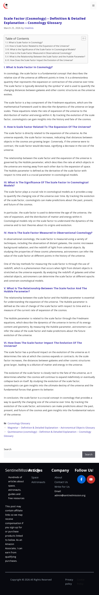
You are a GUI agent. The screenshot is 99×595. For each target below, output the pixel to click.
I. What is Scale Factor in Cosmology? (25, 42)
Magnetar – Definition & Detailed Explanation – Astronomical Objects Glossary (51, 427)
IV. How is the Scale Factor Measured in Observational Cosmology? (39, 53)
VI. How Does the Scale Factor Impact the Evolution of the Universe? (40, 60)
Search (7, 449)
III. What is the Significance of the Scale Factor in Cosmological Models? (41, 49)
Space (35, 477)
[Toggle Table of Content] (82, 38)
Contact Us (61, 482)
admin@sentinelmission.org (70, 495)
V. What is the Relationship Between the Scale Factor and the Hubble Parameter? (46, 56)
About (58, 477)
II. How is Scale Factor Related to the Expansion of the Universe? (38, 46)
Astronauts (38, 482)
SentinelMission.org (22, 470)
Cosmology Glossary (19, 423)
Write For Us (62, 486)
